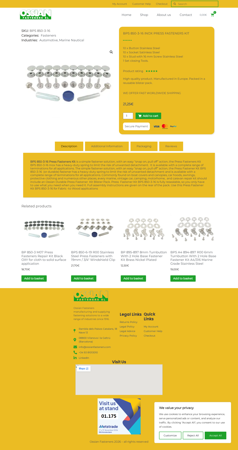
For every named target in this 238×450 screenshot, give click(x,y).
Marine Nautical (71, 40)
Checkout (162, 3)
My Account (119, 3)
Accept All (215, 435)
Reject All (193, 435)
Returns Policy (128, 322)
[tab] (69, 146)
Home (126, 15)
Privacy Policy (128, 335)
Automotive (48, 40)
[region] (192, 422)
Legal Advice (127, 331)
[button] (111, 52)
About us (164, 15)
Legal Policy (127, 326)
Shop (144, 15)
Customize (170, 435)
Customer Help (141, 3)
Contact (186, 15)
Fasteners (48, 35)
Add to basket (34, 278)
